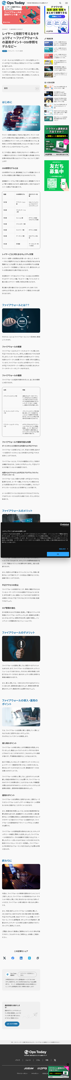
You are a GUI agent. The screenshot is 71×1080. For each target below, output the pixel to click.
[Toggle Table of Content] (36, 88)
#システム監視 (19, 51)
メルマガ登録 (13, 1024)
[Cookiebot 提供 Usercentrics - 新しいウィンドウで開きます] (61, 525)
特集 (47, 1060)
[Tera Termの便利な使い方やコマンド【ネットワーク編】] (56, 106)
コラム (38, 1060)
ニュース (28, 1060)
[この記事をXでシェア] (4, 958)
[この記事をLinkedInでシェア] (21, 958)
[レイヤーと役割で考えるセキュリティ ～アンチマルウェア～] (56, 49)
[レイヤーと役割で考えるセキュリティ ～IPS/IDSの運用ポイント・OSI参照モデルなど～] (56, 43)
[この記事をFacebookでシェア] (13, 958)
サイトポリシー (35, 1073)
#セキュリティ (11, 51)
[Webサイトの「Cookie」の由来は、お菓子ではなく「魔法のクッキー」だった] (56, 112)
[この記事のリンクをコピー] (38, 958)
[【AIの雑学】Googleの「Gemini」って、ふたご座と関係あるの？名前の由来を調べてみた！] (56, 93)
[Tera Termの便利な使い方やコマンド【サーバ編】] (56, 87)
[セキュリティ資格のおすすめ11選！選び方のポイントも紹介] (56, 62)
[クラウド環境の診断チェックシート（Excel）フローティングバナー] (58, 1072)
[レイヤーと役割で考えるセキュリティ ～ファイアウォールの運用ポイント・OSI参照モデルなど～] (56, 56)
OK (58, 554)
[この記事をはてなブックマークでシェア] (29, 958)
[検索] (60, 3)
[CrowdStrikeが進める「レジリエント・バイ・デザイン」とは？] (56, 74)
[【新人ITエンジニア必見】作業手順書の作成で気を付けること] (56, 118)
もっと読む (27, 974)
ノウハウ (4, 51)
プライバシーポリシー (22, 1073)
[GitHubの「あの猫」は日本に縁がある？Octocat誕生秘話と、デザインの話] (56, 100)
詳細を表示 (62, 549)
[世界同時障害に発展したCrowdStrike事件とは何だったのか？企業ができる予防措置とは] (56, 68)
